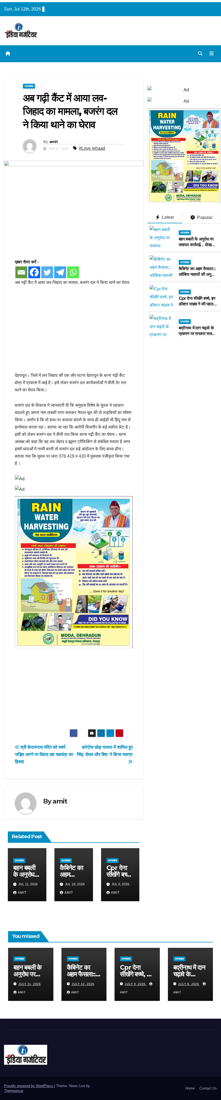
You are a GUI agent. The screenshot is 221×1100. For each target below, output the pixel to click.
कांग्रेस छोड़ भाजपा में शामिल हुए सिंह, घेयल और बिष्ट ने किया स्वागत (105, 750)
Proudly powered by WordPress (29, 1086)
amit (53, 141)
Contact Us (208, 1088)
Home (190, 1088)
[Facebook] (34, 272)
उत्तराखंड (29, 86)
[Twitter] (47, 272)
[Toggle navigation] (211, 53)
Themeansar (13, 1091)
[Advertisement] (74, 332)
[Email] (21, 272)
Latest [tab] (167, 217)
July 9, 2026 (136, 984)
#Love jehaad (92, 148)
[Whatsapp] (73, 272)
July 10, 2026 (83, 984)
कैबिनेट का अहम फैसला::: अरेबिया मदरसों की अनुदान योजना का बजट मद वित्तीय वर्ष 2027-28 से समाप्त (197, 277)
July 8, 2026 (189, 984)
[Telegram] (60, 272)
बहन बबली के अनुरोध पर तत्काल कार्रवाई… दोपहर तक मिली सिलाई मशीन (196, 244)
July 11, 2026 (29, 984)
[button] (200, 53)
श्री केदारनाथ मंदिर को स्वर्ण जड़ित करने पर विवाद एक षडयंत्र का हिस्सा (44, 754)
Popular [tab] (204, 217)
